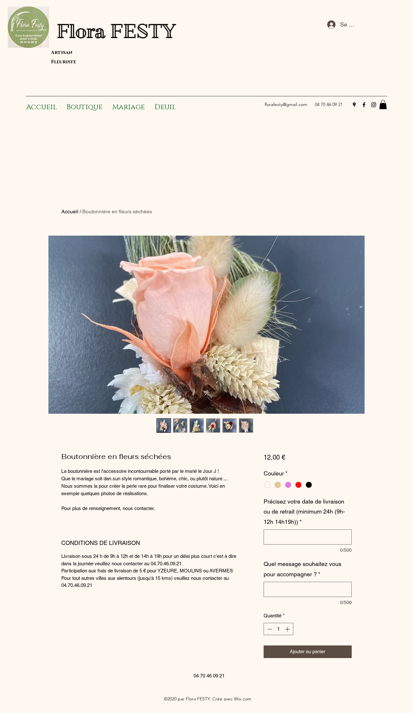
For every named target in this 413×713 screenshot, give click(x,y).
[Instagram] (373, 104)
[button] (383, 104)
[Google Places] (354, 104)
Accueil (69, 211)
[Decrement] (269, 629)
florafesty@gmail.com (286, 104)
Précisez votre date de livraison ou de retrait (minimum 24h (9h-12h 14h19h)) (304, 511)
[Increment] (288, 629)
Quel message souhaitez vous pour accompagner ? (302, 569)
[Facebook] (364, 104)
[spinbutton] (278, 629)
